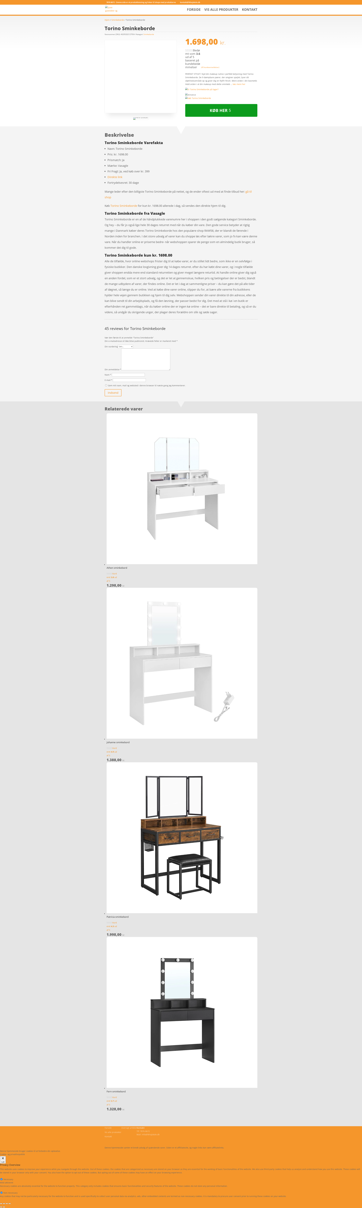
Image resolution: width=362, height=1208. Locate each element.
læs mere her (239, 84)
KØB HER (219, 110)
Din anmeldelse (113, 369)
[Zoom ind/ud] (9, 1203)
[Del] (4, 1203)
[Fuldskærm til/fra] (7, 1203)
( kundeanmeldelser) (210, 67)
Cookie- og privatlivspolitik (117, 1140)
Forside (194, 10)
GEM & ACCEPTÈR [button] (8, 1199)
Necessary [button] (5, 1176)
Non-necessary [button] (7, 1189)
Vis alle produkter (221, 10)
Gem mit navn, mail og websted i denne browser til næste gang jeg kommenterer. (147, 385)
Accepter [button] (102, 1151)
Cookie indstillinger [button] (86, 1151)
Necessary (8, 1179)
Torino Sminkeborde (123, 206)
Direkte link (114, 177)
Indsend (113, 393)
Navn (108, 374)
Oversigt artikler (129, 1127)
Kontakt (249, 10)
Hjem (107, 20)
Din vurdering (111, 346)
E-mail (108, 380)
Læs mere (68, 1151)
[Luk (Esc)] (1, 1203)
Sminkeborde (117, 20)
